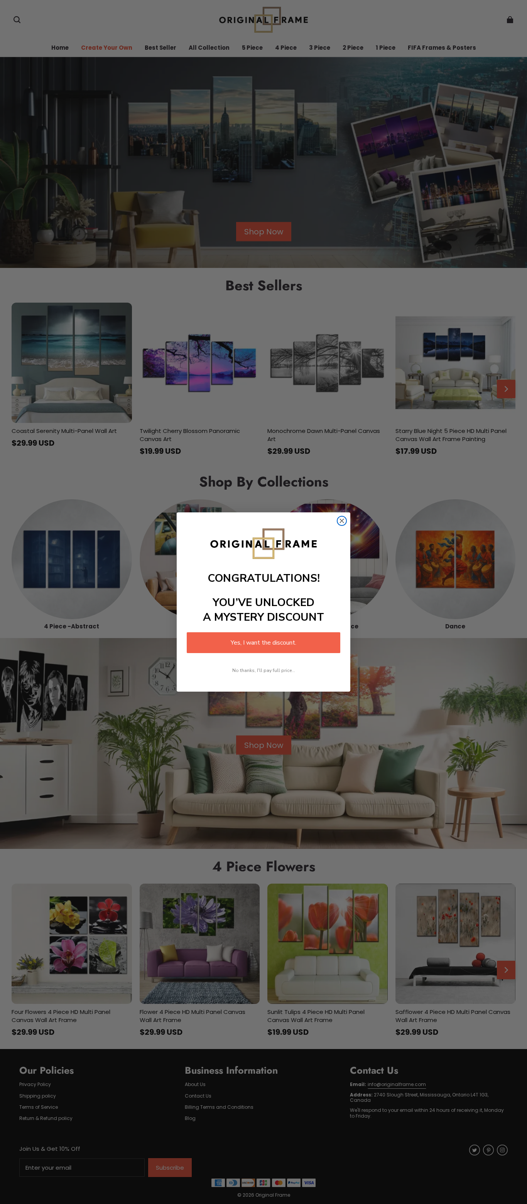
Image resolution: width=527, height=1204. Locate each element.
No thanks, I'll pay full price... (263, 670)
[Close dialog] (341, 520)
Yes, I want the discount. (263, 642)
